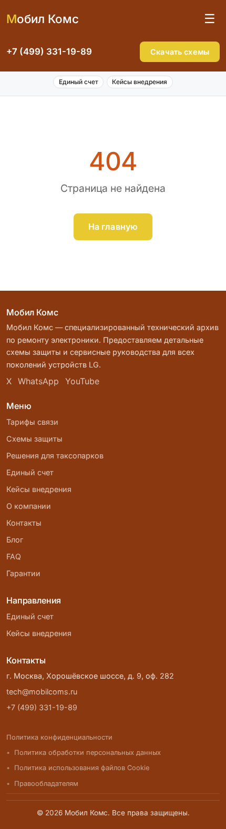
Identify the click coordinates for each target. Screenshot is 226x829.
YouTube (82, 381)
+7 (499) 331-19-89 (49, 51)
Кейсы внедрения (139, 82)
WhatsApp (38, 381)
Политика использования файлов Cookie (81, 768)
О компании (28, 506)
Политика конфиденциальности (59, 737)
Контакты (24, 522)
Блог (14, 539)
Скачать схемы (179, 51)
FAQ (13, 556)
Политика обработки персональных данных (87, 752)
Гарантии (23, 573)
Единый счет (78, 82)
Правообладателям (46, 783)
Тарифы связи (32, 421)
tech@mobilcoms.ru (41, 691)
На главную (113, 226)
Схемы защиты (34, 438)
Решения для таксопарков (55, 455)
